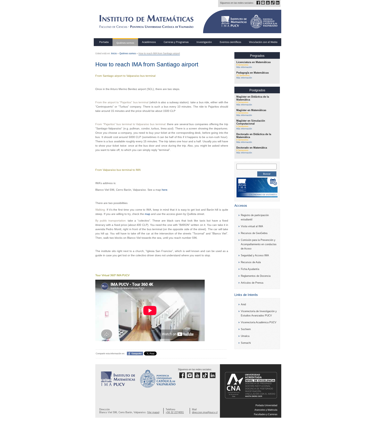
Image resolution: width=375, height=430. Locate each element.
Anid (243, 304)
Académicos (149, 42)
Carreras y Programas (176, 42)
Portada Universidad (266, 405)
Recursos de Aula (251, 262)
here (164, 189)
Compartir (133, 353)
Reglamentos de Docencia (256, 275)
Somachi (246, 342)
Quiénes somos (125, 43)
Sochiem (246, 329)
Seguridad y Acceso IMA (255, 255)
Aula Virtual (271, 423)
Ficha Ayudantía (250, 269)
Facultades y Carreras (265, 414)
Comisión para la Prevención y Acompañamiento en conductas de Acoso (259, 244)
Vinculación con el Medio (263, 42)
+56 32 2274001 (175, 412)
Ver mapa (153, 412)
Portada (104, 42)
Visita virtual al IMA (252, 226)
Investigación (204, 42)
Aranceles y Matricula (265, 410)
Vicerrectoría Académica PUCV (258, 322)
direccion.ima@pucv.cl (205, 412)
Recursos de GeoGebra (254, 233)
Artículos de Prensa (252, 282)
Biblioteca (272, 427)
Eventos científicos (230, 42)
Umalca (245, 336)
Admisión (272, 419)
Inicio (114, 53)
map (147, 213)
